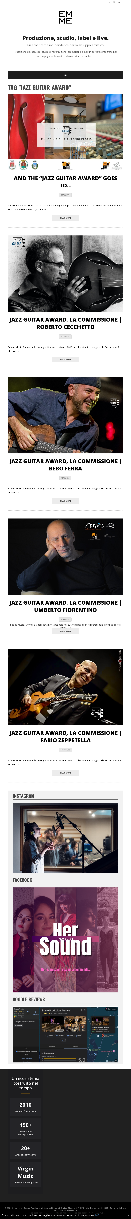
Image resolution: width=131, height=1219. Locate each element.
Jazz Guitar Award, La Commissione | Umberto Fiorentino (65, 606)
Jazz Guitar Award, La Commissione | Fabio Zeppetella (65, 736)
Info (97, 1215)
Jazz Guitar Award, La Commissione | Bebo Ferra (65, 464)
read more (65, 218)
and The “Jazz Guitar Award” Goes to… (65, 181)
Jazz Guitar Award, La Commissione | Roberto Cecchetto (65, 323)
